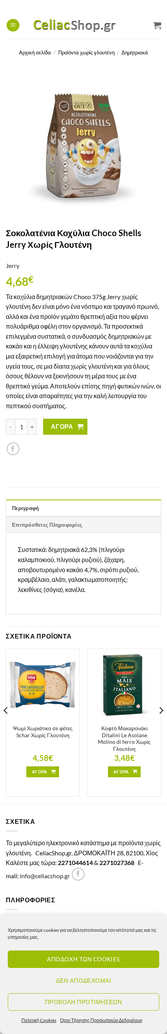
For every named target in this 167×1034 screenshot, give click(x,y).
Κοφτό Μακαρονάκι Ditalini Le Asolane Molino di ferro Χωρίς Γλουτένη (124, 738)
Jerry (12, 265)
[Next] (160, 726)
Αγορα (62, 426)
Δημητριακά (135, 52)
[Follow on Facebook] (78, 874)
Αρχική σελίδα (35, 52)
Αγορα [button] (39, 771)
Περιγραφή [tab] (25, 508)
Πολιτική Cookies (38, 1020)
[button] (13, 25)
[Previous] (6, 726)
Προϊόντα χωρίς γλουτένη (86, 52)
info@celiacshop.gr (45, 875)
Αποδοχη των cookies (83, 959)
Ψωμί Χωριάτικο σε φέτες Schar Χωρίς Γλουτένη (43, 731)
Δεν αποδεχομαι (83, 980)
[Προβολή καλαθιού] (157, 25)
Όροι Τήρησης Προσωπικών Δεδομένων (101, 1020)
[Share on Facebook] (13, 448)
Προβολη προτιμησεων (83, 1001)
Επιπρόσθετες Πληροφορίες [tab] (47, 525)
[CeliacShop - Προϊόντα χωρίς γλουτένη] (84, 25)
